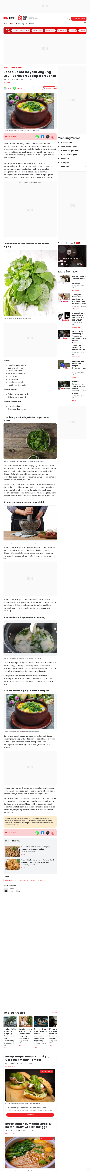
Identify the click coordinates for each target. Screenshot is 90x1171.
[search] (68, 18)
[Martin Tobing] (6, 890)
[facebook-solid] (42, 136)
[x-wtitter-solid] (48, 136)
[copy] (53, 137)
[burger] (85, 22)
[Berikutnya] (57, 999)
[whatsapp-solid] (37, 136)
